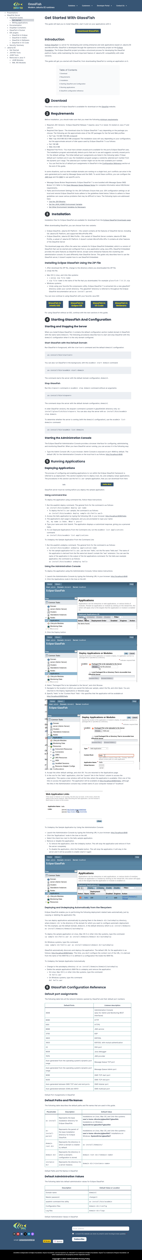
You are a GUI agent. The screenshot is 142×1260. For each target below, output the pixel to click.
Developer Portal (103, 6)
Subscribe (79, 1239)
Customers (86, 6)
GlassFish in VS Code (20, 43)
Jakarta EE (11, 48)
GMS (61, 177)
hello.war (107, 484)
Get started (16, 20)
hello (63, 484)
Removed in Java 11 (17, 58)
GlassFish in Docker (17, 30)
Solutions (71, 6)
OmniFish (34, 4)
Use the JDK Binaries (57, 202)
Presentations (12, 13)
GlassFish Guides (16, 18)
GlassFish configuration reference (72, 91)
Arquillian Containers (18, 28)
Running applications (68, 87)
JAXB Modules (17, 60)
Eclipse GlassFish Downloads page (117, 220)
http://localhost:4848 (114, 454)
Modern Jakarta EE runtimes (41, 7)
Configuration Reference (112, 163)
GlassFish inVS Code (99, 304)
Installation (64, 80)
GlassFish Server (13, 15)
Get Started (14, 50)
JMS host (48, 177)
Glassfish (105, 107)
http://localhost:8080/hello (115, 516)
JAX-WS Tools (15, 53)
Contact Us (120, 6)
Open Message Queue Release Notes (80, 185)
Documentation (16, 25)
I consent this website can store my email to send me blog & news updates (101, 1234)
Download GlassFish (88, 31)
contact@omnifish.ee (27, 1240)
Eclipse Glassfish (51, 45)
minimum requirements (109, 119)
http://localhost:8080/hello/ (110, 781)
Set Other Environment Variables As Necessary (67, 207)
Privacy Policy (84, 1259)
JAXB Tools (14, 55)
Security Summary (17, 45)
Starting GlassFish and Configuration (73, 84)
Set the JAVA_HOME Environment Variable (65, 204)
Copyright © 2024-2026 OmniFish (65, 1259)
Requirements (65, 77)
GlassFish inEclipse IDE (77, 304)
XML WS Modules (19, 63)
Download (64, 73)
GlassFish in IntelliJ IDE (54, 304)
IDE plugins (14, 33)
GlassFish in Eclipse (19, 35)
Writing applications (20, 23)
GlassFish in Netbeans (20, 40)
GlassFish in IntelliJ (19, 38)
